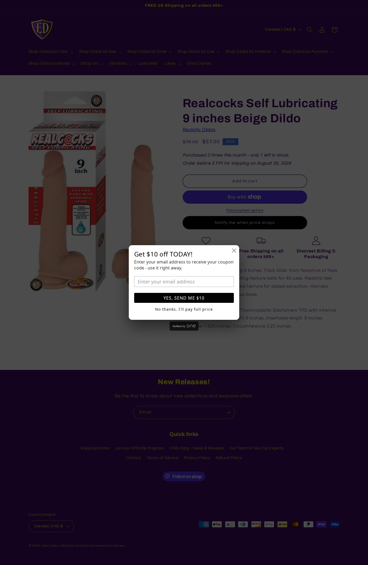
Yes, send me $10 (184, 298)
